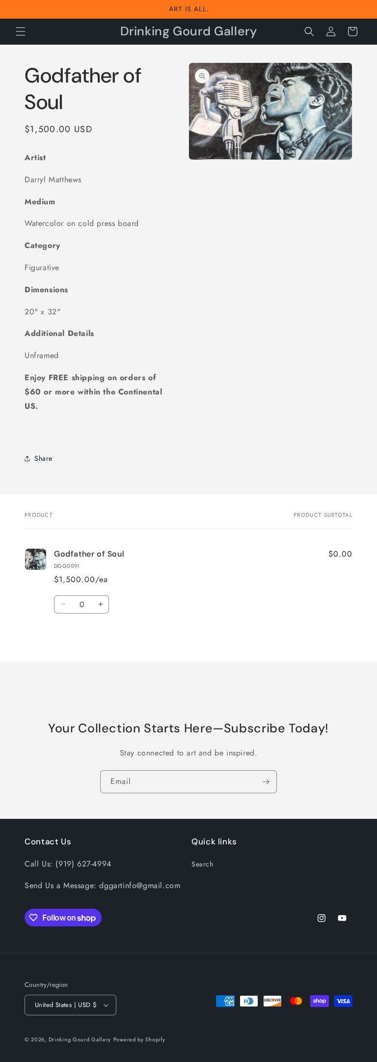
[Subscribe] (265, 781)
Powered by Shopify (139, 1039)
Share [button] (43, 458)
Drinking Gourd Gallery (80, 1039)
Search (202, 864)
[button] (20, 31)
